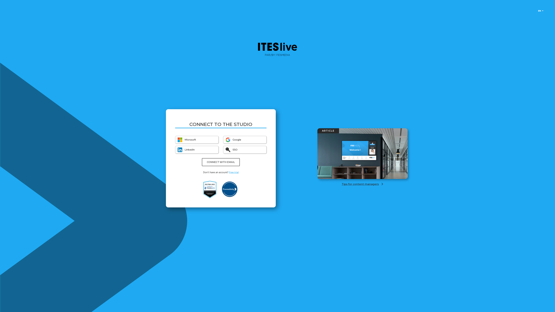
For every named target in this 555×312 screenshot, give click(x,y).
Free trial (234, 172)
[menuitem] (540, 10)
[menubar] (540, 10)
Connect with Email (221, 162)
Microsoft (190, 139)
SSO (235, 149)
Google (237, 139)
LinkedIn (190, 149)
